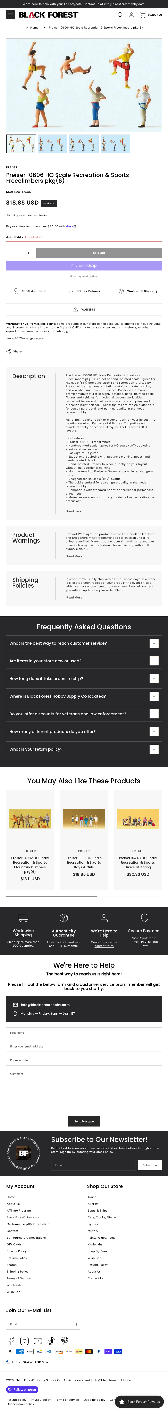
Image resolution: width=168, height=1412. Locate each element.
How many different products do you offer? (52, 731)
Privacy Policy (17, 1251)
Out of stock (24, 237)
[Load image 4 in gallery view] (115, 144)
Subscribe (150, 1165)
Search (12, 1265)
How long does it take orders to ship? (46, 678)
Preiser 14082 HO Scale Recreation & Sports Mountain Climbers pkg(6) (28, 798)
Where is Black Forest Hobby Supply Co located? (57, 696)
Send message (84, 1121)
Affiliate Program (19, 1210)
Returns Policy (17, 1258)
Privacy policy (41, 1400)
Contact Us (96, 1278)
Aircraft (93, 1204)
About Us (13, 1204)
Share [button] (17, 351)
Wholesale (14, 1285)
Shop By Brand (98, 1251)
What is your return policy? (35, 749)
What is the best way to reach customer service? (58, 643)
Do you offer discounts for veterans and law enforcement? (67, 714)
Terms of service (67, 1400)
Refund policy (17, 1400)
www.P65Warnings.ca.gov (25, 338)
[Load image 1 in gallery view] (21, 144)
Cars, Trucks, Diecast (103, 1217)
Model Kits (95, 1244)
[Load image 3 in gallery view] (84, 144)
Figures (93, 1224)
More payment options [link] (84, 276)
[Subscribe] (75, 1324)
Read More (74, 556)
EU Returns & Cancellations (26, 1237)
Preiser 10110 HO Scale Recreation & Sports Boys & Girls (83, 798)
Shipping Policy (18, 1271)
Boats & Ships (98, 1210)
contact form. (104, 946)
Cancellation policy (20, 1404)
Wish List (13, 1292)
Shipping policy (94, 1400)
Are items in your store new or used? (45, 661)
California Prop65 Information (28, 1224)
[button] (10, 14)
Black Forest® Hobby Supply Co (38, 1380)
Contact (12, 1231)
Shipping (12, 215)
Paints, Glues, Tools (101, 1237)
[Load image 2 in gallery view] (52, 144)
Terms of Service (19, 1278)
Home (34, 27)
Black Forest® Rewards (23, 1217)
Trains (92, 1197)
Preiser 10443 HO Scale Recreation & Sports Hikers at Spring (137, 798)
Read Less (73, 511)
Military (93, 1231)
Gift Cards (14, 1244)
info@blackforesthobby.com (45, 1004)
